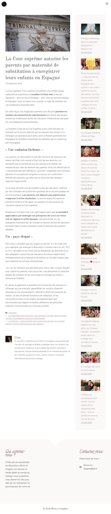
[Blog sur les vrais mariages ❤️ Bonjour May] (90, 252)
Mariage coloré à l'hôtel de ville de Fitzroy (89, 293)
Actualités (12, 312)
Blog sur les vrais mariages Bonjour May (90, 262)
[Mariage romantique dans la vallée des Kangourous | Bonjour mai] (90, 32)
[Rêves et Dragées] (4, 4)
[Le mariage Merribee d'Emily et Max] (90, 127)
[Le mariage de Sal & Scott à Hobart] (90, 361)
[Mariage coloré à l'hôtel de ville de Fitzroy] (90, 284)
